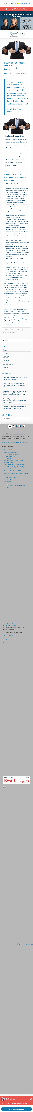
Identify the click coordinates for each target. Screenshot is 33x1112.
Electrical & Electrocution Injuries (13, 460)
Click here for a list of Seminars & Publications (15, 442)
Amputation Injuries (9, 479)
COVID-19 (6, 357)
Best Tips (7, 69)
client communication (8, 329)
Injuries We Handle (8, 363)
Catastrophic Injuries (9, 450)
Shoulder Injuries (9, 462)
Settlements (6, 367)
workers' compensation (9, 332)
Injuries (26, 473)
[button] (22, 34)
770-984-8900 (12, 3)
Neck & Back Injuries (10, 456)
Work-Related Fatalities (10, 452)
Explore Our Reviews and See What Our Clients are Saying (18, 9)
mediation (19, 329)
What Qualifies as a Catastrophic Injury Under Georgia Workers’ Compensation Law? (14, 385)
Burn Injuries (7, 481)
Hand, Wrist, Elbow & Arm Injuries (14, 464)
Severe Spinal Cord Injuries (11, 454)
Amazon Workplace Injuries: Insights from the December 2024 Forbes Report (15, 407)
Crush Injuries (8, 469)
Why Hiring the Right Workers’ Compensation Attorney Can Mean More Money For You (15, 400)
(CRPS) (6, 475)
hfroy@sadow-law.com (9, 639)
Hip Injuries (7, 458)
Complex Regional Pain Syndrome (14, 473)
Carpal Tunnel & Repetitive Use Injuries (15, 466)
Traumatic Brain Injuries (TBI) (12, 471)
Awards (5, 349)
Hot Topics (6, 360)
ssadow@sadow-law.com (10, 635)
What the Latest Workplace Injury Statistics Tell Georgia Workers (15, 378)
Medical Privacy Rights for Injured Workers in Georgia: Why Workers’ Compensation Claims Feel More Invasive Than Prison (15, 393)
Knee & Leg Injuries (9, 477)
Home (5, 73)
